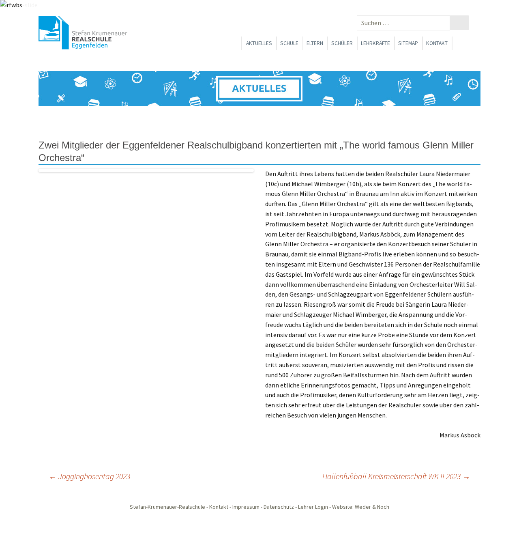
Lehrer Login (313, 506)
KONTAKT (437, 43)
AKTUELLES (259, 43)
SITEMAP (408, 43)
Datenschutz (279, 506)
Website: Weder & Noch (360, 506)
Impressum (246, 506)
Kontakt (218, 506)
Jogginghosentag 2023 (89, 476)
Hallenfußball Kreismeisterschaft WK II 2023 (396, 476)
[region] (259, 88)
